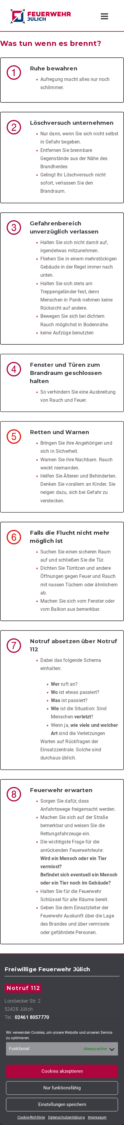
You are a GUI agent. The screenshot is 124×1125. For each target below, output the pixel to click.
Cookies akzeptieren (62, 1071)
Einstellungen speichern (62, 1104)
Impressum (97, 1117)
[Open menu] (104, 16)
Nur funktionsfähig (62, 1088)
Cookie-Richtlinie (31, 1117)
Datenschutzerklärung (66, 1117)
